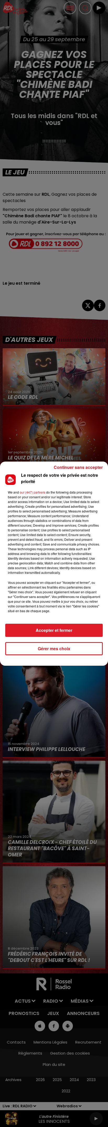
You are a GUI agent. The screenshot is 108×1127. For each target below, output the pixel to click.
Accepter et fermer (54, 630)
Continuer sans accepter (78, 467)
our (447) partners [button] (32, 492)
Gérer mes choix (54, 648)
